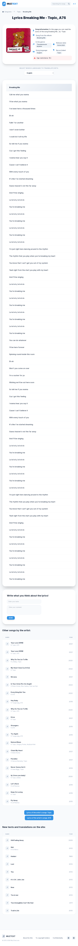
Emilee (19, 777)
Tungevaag (16, 703)
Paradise (14, 759)
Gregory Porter (21, 744)
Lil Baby (14, 662)
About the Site (28, 938)
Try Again (14, 734)
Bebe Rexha (16, 753)
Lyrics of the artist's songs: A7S (39, 818)
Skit (12, 847)
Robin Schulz (16, 686)
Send (11, 618)
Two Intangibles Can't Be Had (22, 903)
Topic (19, 12)
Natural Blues (16, 742)
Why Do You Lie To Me (19, 659)
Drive (13, 717)
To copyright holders (43, 938)
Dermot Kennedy (17, 761)
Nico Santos (25, 686)
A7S (18, 645)
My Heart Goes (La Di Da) (20, 668)
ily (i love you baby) (18, 775)
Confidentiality (58, 938)
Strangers (14, 725)
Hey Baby (14, 700)
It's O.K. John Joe (17, 880)
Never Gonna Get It (18, 767)
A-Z (74, 4)
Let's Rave (15, 784)
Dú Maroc (15, 849)
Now (12, 887)
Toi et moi (14, 895)
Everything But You (18, 692)
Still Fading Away (17, 840)
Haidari (13, 856)
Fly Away (14, 800)
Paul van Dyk (33, 686)
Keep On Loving (17, 792)
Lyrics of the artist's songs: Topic (39, 813)
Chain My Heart (17, 750)
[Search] (68, 3)
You (12, 872)
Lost (12, 864)
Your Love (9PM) (17, 643)
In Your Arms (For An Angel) (21, 684)
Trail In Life (15, 911)
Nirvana (14, 677)
